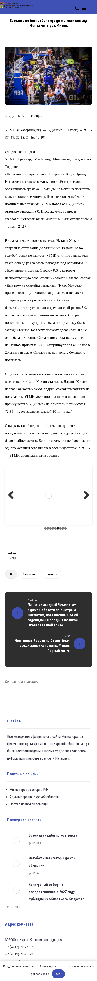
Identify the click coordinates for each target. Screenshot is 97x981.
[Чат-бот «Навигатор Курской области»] (16, 864)
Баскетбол (29, 574)
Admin (12, 553)
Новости (52, 574)
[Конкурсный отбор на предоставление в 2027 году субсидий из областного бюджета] (16, 890)
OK (58, 974)
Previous (12, 495)
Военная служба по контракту (53, 835)
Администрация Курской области (34, 797)
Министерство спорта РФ (28, 790)
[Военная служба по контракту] (16, 841)
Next (84, 495)
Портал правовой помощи (28, 804)
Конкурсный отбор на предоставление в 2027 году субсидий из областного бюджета (56, 891)
